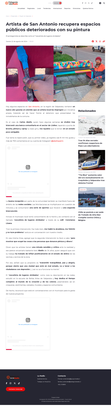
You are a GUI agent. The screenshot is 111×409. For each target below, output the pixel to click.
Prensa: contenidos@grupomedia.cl (69, 378)
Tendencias (47, 8)
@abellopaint (57, 141)
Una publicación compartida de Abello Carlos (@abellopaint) (28, 192)
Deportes (67, 8)
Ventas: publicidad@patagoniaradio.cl (69, 381)
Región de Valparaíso (25, 16)
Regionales (31, 8)
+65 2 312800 (62, 384)
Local (39, 8)
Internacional (57, 8)
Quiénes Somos (42, 378)
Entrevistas (76, 8)
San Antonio (34, 106)
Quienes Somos (88, 8)
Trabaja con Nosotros (43, 381)
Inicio (7, 16)
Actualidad (21, 8)
